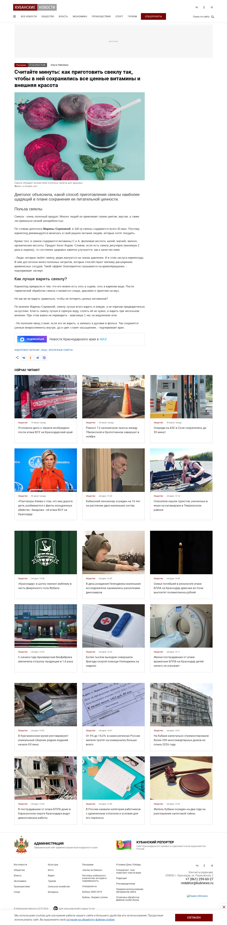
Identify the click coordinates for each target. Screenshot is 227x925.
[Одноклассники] (30, 357)
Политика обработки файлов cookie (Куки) (127, 898)
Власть (63, 16)
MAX (103, 339)
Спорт (119, 16)
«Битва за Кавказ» (92, 870)
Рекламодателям (125, 883)
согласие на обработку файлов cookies (90, 919)
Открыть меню (14, 17)
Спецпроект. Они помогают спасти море (128, 871)
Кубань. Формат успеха (95, 897)
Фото (51, 870)
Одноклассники (204, 7)
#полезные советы (61, 350)
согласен (194, 917)
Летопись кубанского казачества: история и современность (94, 878)
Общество (47, 16)
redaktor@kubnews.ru (197, 883)
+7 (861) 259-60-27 (199, 879)
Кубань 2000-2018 (92, 891)
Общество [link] (23, 422)
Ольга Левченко (59, 65)
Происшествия (101, 16)
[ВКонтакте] (23, 357)
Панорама (21, 65)
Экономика (79, 16)
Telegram (211, 7)
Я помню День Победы (128, 864)
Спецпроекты (153, 16)
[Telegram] (37, 357)
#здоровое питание (27, 350)
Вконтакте (196, 7)
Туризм (132, 16)
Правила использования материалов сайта (129, 890)
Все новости (29, 16)
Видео (51, 875)
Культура (53, 864)
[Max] (44, 357)
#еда (44, 350)
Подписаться (35, 339)
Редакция (121, 878)
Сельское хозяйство (59, 886)
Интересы (53, 892)
